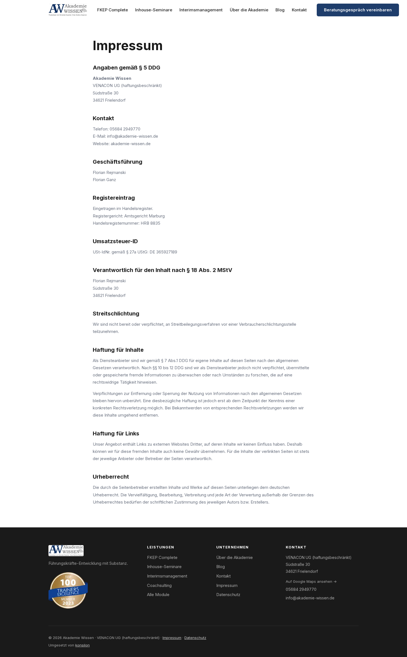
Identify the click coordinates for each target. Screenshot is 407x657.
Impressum (227, 585)
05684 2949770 (125, 129)
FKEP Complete (112, 9)
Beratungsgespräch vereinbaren (358, 9)
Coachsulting (159, 585)
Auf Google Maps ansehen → (311, 581)
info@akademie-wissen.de (132, 136)
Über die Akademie (249, 9)
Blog (280, 9)
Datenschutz (228, 594)
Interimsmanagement (201, 9)
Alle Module (158, 594)
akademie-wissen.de (131, 143)
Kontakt (299, 9)
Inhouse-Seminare (153, 9)
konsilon (82, 645)
